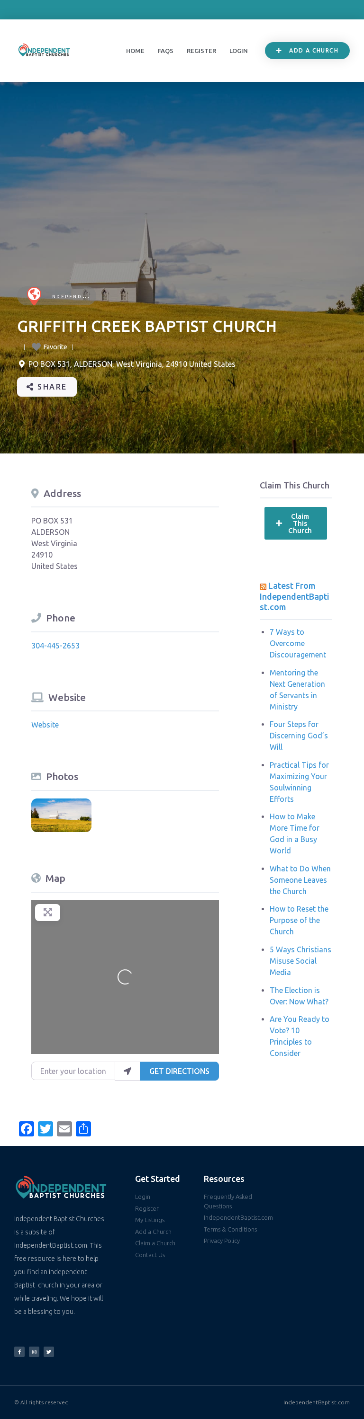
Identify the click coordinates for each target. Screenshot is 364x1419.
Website (45, 724)
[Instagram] (34, 1352)
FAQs (165, 50)
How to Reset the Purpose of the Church (299, 920)
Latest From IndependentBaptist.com (294, 596)
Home (135, 50)
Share (51, 386)
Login (238, 50)
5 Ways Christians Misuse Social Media (300, 960)
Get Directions (179, 1071)
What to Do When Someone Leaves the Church (300, 880)
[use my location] (127, 1071)
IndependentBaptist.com (316, 1402)
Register (201, 50)
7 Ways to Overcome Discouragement (298, 643)
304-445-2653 (55, 645)
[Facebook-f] (19, 1352)
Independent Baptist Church (99, 296)
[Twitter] (49, 1352)
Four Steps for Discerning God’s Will (299, 735)
